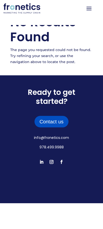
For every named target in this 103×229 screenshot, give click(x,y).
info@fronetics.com (51, 137)
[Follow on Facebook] (62, 162)
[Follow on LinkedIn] (42, 162)
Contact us (52, 121)
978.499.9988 (52, 147)
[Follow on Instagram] (52, 162)
